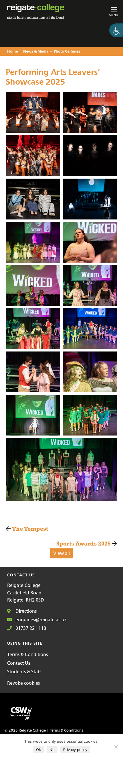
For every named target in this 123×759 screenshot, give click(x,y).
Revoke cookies (23, 683)
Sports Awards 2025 (84, 543)
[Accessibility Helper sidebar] (116, 30)
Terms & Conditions (27, 654)
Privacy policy (75, 749)
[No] (116, 747)
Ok (38, 749)
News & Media (35, 52)
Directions (25, 611)
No (52, 749)
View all (61, 553)
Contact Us (18, 663)
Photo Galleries (67, 52)
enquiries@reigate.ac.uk (40, 620)
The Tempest (27, 528)
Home (12, 52)
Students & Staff (24, 672)
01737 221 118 (30, 628)
